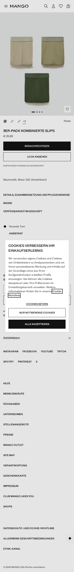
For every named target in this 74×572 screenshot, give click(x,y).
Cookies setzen (37, 304)
